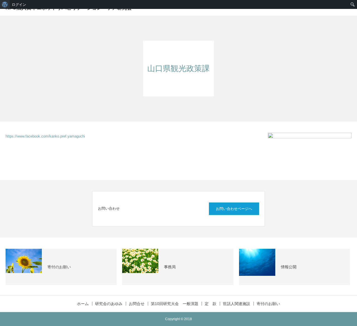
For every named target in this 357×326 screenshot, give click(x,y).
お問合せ (136, 304)
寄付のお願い (268, 304)
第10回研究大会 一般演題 (174, 304)
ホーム (83, 304)
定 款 (210, 304)
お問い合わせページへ (234, 209)
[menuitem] (5, 4)
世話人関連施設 (236, 304)
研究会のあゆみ (108, 304)
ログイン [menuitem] (19, 4)
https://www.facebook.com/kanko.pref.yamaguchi (45, 136)
